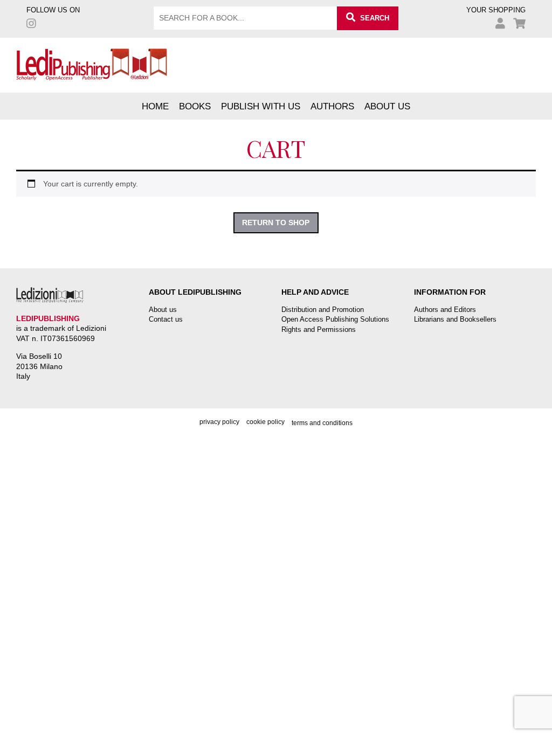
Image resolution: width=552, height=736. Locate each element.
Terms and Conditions (322, 423)
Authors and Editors (445, 309)
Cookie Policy (265, 422)
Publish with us (260, 106)
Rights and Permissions (318, 329)
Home (155, 106)
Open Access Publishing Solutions (335, 319)
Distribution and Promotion (322, 309)
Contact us (166, 319)
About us (387, 106)
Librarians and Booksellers (455, 319)
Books (195, 106)
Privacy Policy (219, 422)
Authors (332, 106)
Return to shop (275, 222)
